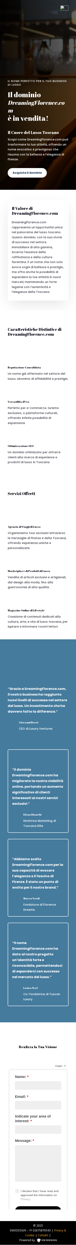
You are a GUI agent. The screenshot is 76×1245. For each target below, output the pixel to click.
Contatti (43, 1235)
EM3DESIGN (48, 1241)
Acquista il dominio (27, 173)
